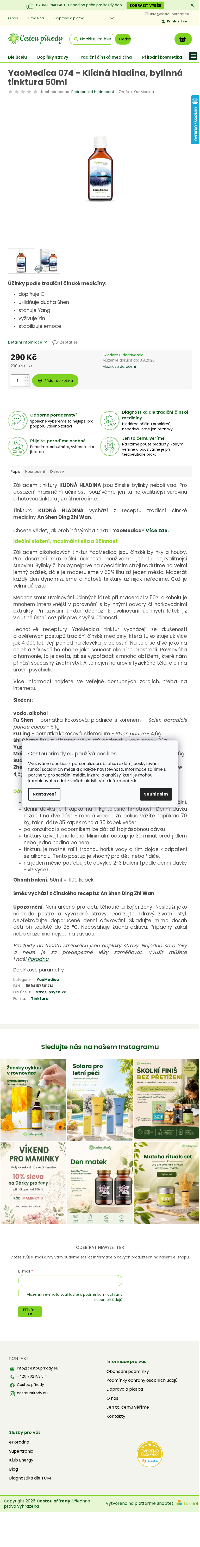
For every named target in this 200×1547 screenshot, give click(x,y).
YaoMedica (48, 979)
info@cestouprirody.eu (37, 1368)
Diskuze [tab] (57, 471)
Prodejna (36, 18)
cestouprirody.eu (32, 1393)
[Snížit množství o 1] (26, 384)
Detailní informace (25, 342)
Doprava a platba (69, 18)
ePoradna (19, 1442)
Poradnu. (38, 959)
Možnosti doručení (119, 366)
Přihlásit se (177, 21)
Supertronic (21, 1451)
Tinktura (39, 998)
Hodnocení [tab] (35, 471)
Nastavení (44, 794)
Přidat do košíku (59, 380)
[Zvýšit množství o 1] (26, 378)
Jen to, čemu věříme (128, 1407)
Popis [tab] (15, 471)
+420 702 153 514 (32, 1376)
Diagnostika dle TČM (30, 1478)
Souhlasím (156, 794)
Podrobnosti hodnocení (92, 91)
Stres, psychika (51, 992)
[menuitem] (17, 57)
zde (134, 781)
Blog (13, 1469)
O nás (13, 18)
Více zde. (158, 530)
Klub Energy (21, 1460)
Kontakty (116, 1416)
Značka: (136, 91)
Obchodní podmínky (128, 1371)
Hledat (125, 39)
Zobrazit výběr (145, 5)
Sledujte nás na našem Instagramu (100, 1046)
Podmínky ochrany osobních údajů (142, 1380)
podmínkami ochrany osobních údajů (102, 1297)
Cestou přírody (30, 1384)
